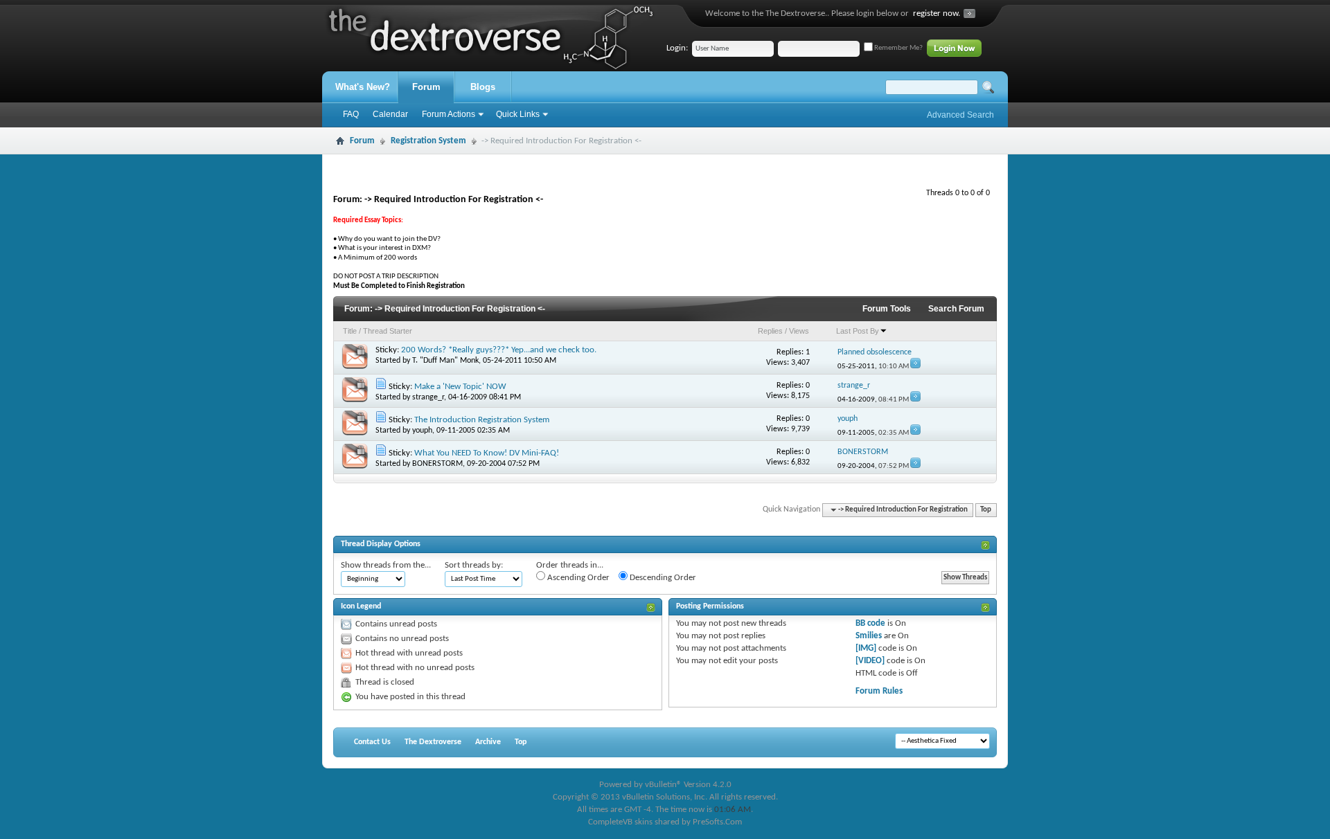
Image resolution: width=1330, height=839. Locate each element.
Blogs (482, 87)
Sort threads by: (474, 565)
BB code (870, 623)
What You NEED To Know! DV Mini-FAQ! (486, 453)
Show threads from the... (386, 565)
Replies (770, 331)
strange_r (428, 397)
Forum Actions (448, 114)
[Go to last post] (915, 366)
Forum (426, 87)
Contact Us (372, 742)
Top (985, 510)
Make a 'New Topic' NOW (460, 386)
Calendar (390, 114)
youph (422, 430)
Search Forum (956, 309)
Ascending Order (577, 577)
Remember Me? (898, 48)
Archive (488, 742)
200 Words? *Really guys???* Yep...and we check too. (498, 349)
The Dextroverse (433, 742)
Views (799, 331)
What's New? (362, 87)
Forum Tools (886, 309)
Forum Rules (879, 691)
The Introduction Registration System (481, 419)
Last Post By (857, 331)
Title (350, 331)
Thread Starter (387, 331)
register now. (936, 13)
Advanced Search (960, 115)
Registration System (428, 140)
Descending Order (662, 577)
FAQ (351, 114)
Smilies (868, 635)
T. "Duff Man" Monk (445, 361)
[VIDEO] (870, 660)
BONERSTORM (437, 464)
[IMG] (865, 648)
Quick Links (518, 114)
